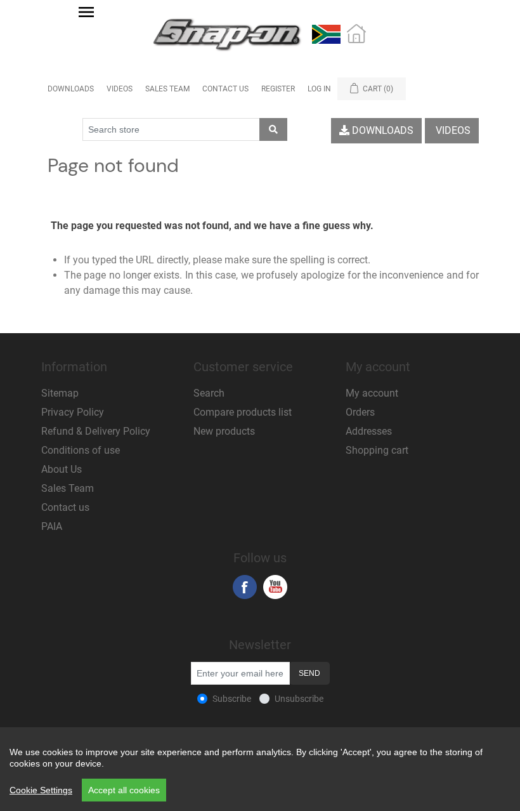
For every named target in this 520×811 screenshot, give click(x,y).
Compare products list (242, 412)
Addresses (369, 431)
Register (278, 88)
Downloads (71, 88)
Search (208, 393)
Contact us (65, 507)
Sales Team (167, 88)
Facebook (245, 587)
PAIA (51, 526)
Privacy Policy (72, 412)
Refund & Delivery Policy (95, 431)
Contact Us (225, 88)
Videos (120, 88)
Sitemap (60, 393)
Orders (360, 412)
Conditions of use (80, 450)
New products (224, 431)
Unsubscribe (299, 699)
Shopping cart (377, 450)
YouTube (275, 587)
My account (372, 393)
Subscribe (231, 699)
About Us (61, 469)
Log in (319, 88)
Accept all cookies (124, 790)
